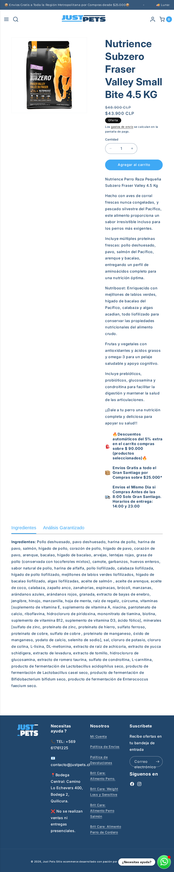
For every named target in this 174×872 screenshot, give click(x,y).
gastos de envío (122, 126)
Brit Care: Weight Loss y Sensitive (104, 791)
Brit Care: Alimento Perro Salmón (102, 810)
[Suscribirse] (157, 761)
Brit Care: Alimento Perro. (102, 776)
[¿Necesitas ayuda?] (164, 862)
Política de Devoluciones (101, 760)
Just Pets (49, 861)
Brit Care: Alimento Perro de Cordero (105, 829)
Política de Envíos (105, 747)
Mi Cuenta (98, 736)
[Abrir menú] (6, 19)
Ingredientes (23, 527)
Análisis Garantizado (63, 527)
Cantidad (111, 139)
